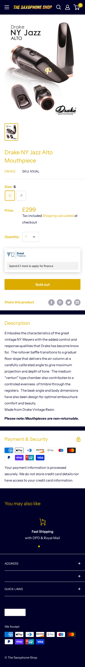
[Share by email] (77, 302)
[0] (77, 7)
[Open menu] (7, 7)
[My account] (67, 7)
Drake (10, 171)
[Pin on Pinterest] (60, 302)
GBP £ (11, 612)
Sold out (42, 284)
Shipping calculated (58, 215)
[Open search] (58, 7)
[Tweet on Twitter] (69, 302)
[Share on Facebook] (51, 302)
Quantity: (12, 237)
